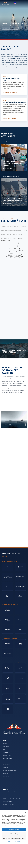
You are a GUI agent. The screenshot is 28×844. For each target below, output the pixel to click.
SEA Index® (6, 424)
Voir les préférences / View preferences (14, 838)
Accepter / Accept (14, 829)
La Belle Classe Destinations (8, 520)
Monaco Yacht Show (10, 292)
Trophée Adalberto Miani (9, 310)
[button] (25, 812)
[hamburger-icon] (11, 3)
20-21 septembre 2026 (8, 275)
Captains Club (8, 540)
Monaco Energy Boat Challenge (10, 443)
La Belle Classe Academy (8, 462)
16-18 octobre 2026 (7, 313)
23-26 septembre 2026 (8, 294)
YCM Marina (7, 482)
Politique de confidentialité (14, 841)
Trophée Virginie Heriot (9, 329)
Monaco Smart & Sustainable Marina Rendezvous (10, 271)
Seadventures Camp (10, 502)
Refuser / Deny (14, 834)
